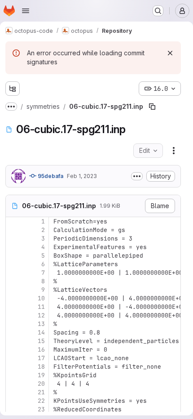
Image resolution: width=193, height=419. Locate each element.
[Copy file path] (152, 106)
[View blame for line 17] (13, 358)
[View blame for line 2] (13, 230)
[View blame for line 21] (13, 392)
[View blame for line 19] (13, 375)
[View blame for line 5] (13, 255)
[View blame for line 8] (13, 281)
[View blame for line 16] (13, 349)
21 (41, 392)
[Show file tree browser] (12, 88)
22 (41, 401)
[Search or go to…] (158, 10)
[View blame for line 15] (13, 341)
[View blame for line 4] (13, 247)
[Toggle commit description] (137, 176)
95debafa (49, 176)
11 (41, 307)
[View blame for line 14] (13, 332)
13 (41, 324)
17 (41, 358)
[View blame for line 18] (13, 366)
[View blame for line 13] (13, 324)
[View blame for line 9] (13, 289)
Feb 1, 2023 (82, 176)
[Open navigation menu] (25, 11)
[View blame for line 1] (13, 221)
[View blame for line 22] (13, 401)
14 (41, 332)
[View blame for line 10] (13, 298)
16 (41, 349)
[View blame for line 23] (13, 409)
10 (41, 298)
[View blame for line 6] (13, 264)
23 (41, 409)
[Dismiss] (170, 53)
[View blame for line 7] (13, 272)
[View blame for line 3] (13, 238)
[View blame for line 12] (13, 315)
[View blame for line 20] (13, 383)
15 (41, 341)
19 (41, 375)
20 (41, 384)
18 (41, 366)
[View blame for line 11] (13, 307)
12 (41, 315)
